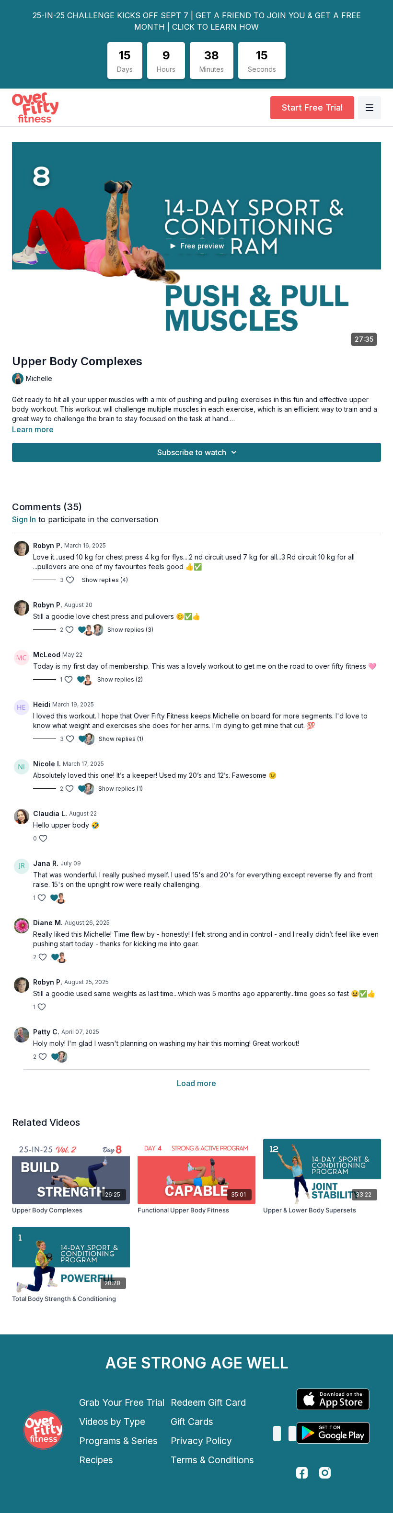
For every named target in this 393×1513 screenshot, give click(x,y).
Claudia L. (50, 813)
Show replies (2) (120, 679)
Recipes (96, 1460)
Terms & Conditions (212, 1460)
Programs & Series (118, 1440)
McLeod (46, 654)
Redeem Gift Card (208, 1402)
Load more (196, 1083)
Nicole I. (47, 764)
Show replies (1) (121, 738)
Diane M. (48, 923)
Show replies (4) (105, 579)
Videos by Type (112, 1421)
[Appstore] (333, 1399)
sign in (24, 519)
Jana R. (45, 863)
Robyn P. (47, 545)
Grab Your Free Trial (121, 1402)
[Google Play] (333, 1433)
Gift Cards (192, 1421)
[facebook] (302, 1473)
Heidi (41, 704)
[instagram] (325, 1473)
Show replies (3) (130, 629)
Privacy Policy (201, 1440)
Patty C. (46, 1032)
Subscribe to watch (191, 452)
